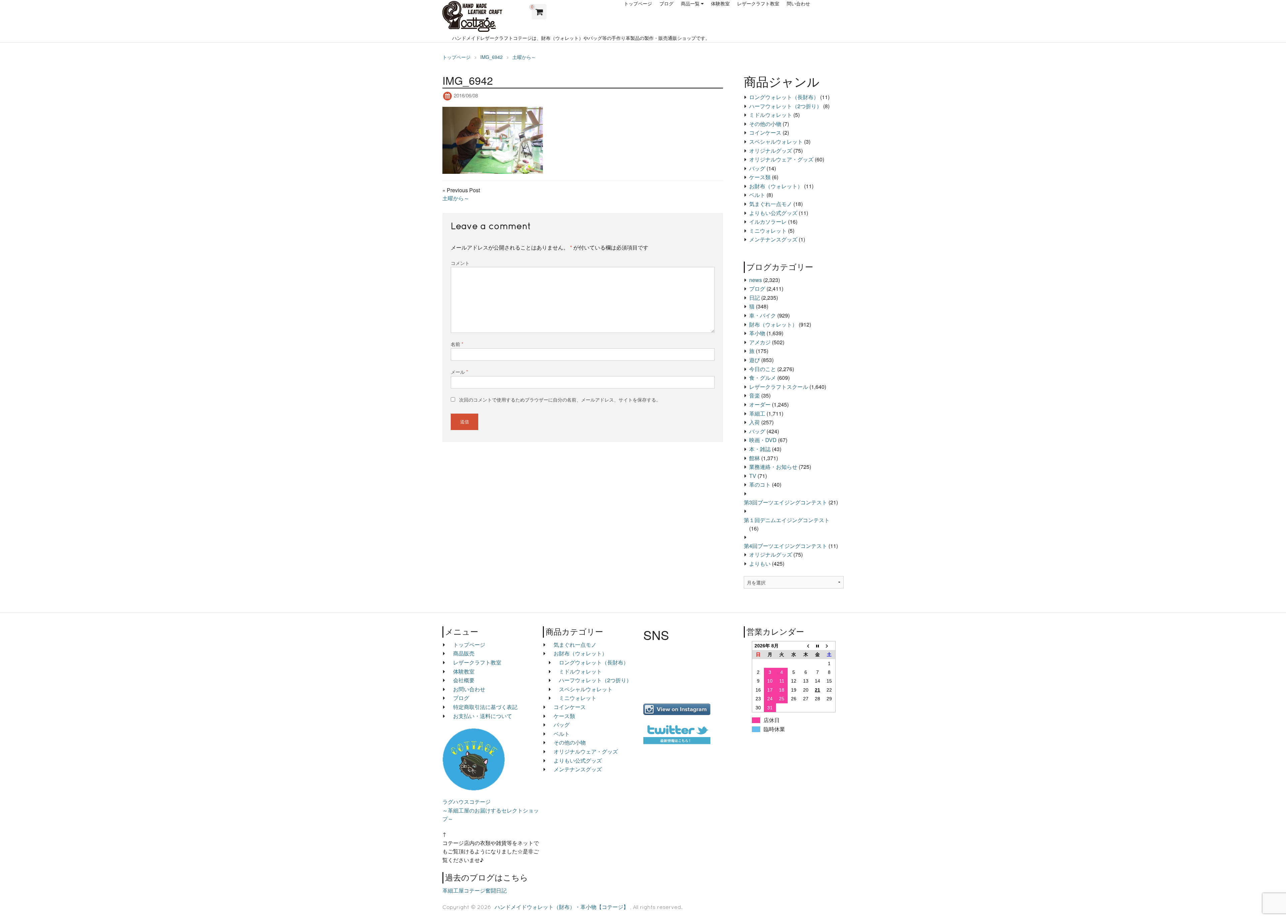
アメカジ (760, 342)
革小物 (757, 333)
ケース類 (760, 177)
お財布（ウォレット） (776, 186)
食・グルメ (762, 377)
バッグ (757, 168)
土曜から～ (455, 198)
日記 (754, 297)
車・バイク (762, 315)
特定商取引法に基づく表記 (485, 707)
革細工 (757, 413)
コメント (460, 263)
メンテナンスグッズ (773, 239)
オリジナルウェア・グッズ (781, 159)
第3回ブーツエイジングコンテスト (785, 502)
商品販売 (464, 653)
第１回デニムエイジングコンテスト (787, 520)
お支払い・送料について (482, 716)
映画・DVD (763, 440)
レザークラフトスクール (778, 387)
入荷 (754, 422)
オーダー (760, 404)
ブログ (666, 3)
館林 (754, 458)
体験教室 (720, 3)
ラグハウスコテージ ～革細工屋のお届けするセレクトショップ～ (490, 810)
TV (752, 476)
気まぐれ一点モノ (770, 204)
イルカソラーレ (768, 221)
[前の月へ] (806, 645)
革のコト (760, 484)
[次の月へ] (830, 645)
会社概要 (464, 680)
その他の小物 (765, 124)
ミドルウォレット (770, 115)
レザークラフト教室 (758, 3)
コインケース (765, 132)
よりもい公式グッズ (773, 213)
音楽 (754, 395)
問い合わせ (798, 3)
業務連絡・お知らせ (773, 467)
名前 (457, 344)
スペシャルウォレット (776, 141)
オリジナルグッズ (770, 150)
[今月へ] (817, 645)
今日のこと (762, 369)
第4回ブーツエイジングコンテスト (785, 546)
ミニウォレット (768, 230)
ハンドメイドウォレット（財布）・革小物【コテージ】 (562, 907)
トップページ (638, 3)
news (755, 280)
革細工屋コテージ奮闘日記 (474, 890)
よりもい (760, 563)
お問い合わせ (469, 689)
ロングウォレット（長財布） (784, 97)
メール (459, 371)
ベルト (757, 195)
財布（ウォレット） (773, 324)
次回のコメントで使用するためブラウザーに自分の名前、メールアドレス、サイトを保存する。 (560, 399)
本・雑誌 (760, 449)
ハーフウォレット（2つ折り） (785, 106)
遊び (754, 360)
